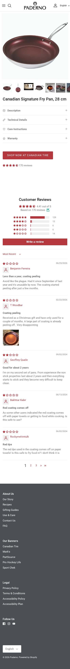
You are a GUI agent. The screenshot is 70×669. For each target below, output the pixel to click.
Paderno (14, 657)
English (63, 5)
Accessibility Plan (13, 604)
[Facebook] (4, 623)
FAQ (5, 525)
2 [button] (30, 465)
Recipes (7, 504)
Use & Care (9, 515)
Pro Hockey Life (12, 562)
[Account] (54, 5)
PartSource (9, 557)
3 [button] (36, 465)
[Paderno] (35, 6)
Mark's (6, 551)
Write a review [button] (35, 241)
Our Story (8, 499)
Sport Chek (9, 567)
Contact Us (9, 520)
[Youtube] (14, 623)
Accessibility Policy (14, 598)
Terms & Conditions (14, 593)
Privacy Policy (11, 588)
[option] (35, 46)
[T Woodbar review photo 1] (11, 338)
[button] (11, 165)
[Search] (11, 5)
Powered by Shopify (28, 657)
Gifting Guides (11, 509)
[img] (10, 263)
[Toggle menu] (3, 5)
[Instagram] (9, 623)
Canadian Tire (10, 546)
